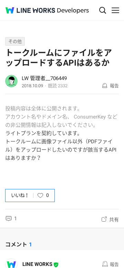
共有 (114, 219)
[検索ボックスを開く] (102, 10)
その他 (15, 41)
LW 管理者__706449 (44, 78)
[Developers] (73, 11)
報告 (114, 85)
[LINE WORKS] (30, 10)
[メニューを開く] (115, 10)
